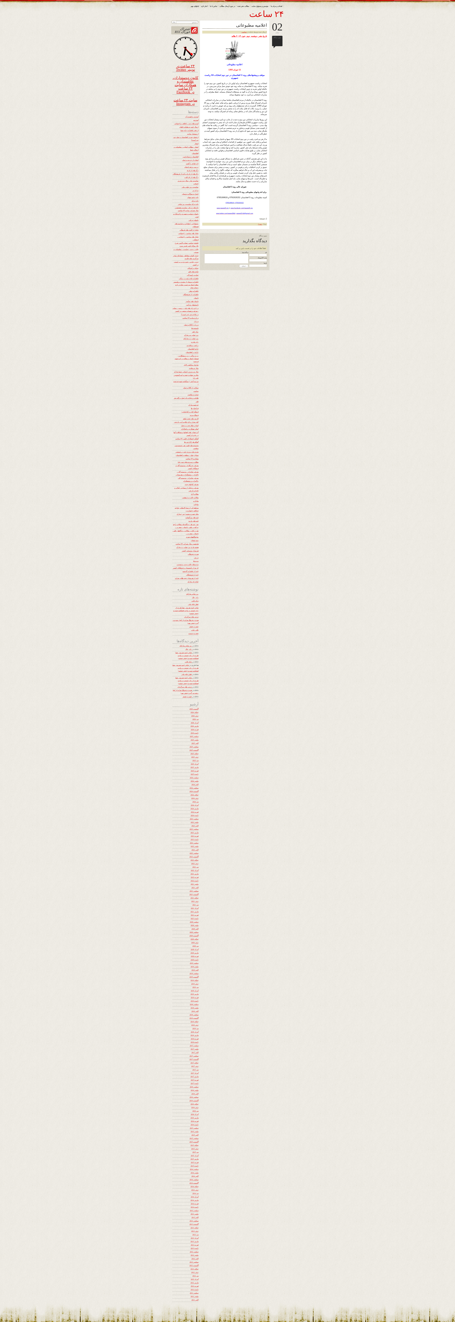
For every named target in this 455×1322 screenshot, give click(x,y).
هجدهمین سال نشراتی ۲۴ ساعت (187, 544)
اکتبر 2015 (194, 1135)
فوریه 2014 (194, 1203)
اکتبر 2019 (194, 970)
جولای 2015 (194, 1145)
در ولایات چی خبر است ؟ (189, 314)
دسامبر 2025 (194, 736)
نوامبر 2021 (194, 884)
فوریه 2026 (194, 729)
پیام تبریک (195, 201)
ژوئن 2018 (194, 1025)
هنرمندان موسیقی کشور (190, 551)
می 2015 (195, 1152)
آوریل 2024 (194, 805)
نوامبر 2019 (194, 966)
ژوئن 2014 (194, 1190)
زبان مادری (194, 342)
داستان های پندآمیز (192, 301)
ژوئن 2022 (194, 863)
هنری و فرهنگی (193, 554)
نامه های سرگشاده (192, 517)
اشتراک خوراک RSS (182, 30)
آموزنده (195, 120)
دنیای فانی (194, 601)
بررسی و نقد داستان (191, 167)
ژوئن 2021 (194, 901)
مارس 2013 (194, 1241)
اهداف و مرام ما (276, 6)
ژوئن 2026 (194, 716)
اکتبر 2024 (194, 784)
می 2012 (195, 1276)
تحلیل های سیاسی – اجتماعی (188, 233)
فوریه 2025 (194, 771)
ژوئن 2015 (194, 1148)
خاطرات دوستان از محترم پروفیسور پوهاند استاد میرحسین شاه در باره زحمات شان (185, 285)
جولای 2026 (194, 712)
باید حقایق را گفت (192, 163)
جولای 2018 (194, 1021)
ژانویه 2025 (194, 774)
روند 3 (260, 224)
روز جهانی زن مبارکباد (190, 338)
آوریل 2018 (194, 1032)
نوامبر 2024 (194, 781)
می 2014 (195, 1193)
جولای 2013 (194, 1228)
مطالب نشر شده (243, 6)
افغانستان (195, 153)
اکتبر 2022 (194, 850)
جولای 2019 (194, 980)
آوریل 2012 (194, 1279)
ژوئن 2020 (194, 942)
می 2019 (195, 987)
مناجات (196, 504)
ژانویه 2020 (194, 960)
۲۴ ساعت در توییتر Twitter (185, 67)
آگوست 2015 (193, 1142)
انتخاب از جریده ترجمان (190, 160)
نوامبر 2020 (194, 925)
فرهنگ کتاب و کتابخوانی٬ (189, 412)
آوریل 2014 (194, 1197)
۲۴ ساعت (266, 13)
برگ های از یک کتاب (191, 177)
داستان (196, 298)
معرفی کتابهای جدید (191, 484)
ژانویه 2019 (194, 1001)
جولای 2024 (194, 795)
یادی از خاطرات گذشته (190, 571)
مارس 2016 (194, 1118)
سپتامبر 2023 (194, 829)
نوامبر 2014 (194, 1173)
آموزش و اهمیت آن (191, 117)
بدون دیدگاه (277, 37)
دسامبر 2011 (194, 1293)
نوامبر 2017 (194, 1049)
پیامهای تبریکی (193, 220)
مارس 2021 (194, 911)
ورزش (196, 557)
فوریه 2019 (194, 997)
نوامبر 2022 (194, 846)
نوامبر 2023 (194, 822)
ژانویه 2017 (194, 1083)
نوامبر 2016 (194, 1090)
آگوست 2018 (193, 1018)
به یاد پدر (195, 190)
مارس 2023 (194, 832)
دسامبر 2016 (194, 1087)
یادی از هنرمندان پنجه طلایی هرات (186, 578)
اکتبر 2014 (194, 1176)
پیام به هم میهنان (192, 197)
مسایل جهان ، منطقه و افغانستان (187, 455)
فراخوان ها (194, 408)
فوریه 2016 (194, 1121)
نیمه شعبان (194, 540)
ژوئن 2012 (194, 1272)
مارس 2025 (194, 767)
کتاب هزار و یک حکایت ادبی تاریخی (186, 422)
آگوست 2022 (193, 856)
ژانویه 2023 (194, 839)
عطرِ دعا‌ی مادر (193, 604)
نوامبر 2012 (194, 1255)
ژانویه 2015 (194, 1166)
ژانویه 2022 (194, 881)
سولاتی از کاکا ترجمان (190, 388)
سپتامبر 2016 (194, 1097)
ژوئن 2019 (194, 984)
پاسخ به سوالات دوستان (190, 194)
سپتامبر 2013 (194, 1221)
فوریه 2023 (194, 836)
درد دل (196, 321)
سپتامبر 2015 (194, 1138)
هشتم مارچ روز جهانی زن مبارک (187, 547)
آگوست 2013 (193, 1224)
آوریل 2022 (194, 870)
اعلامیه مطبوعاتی (251, 25)
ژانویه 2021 (194, 918)
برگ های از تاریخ (192, 170)
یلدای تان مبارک (193, 582)
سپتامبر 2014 (194, 1179)
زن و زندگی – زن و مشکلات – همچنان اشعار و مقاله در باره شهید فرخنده (186, 359)
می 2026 (195, 719)
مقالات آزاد (194, 494)
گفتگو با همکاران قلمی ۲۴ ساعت (186, 439)
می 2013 (195, 1234)
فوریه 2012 (194, 1286)
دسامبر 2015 (194, 1128)
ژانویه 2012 (194, 1289)
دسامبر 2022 (194, 843)
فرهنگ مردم (194, 415)
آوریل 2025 (194, 764)
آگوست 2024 (193, 791)
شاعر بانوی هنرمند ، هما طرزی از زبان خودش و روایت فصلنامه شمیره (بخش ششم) (185, 611)
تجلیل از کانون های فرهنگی (189, 230)
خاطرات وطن (193, 291)
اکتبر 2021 (194, 887)
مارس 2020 (194, 953)
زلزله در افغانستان (192, 352)
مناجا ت (195, 501)
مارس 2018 (194, 1035)
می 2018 (195, 1028)
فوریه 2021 (194, 915)
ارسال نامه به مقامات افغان (188, 127)
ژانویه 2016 (194, 1124)
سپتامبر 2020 (194, 932)
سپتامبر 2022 (194, 853)
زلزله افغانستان (193, 349)
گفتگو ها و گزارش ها (191, 442)
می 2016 (195, 1111)
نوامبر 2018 (194, 1008)
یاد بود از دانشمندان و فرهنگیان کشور (185, 568)
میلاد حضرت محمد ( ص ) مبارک (187, 514)
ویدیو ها (195, 561)
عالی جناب (194, 630)
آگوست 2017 (193, 1059)
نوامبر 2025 (194, 740)
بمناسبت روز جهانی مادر (190, 187)
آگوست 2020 (193, 935)
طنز (197, 401)
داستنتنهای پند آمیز (192, 305)
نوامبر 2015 (194, 1131)
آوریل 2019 (194, 990)
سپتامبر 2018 (194, 1015)
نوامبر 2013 (194, 1214)
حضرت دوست (193, 633)
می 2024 (195, 801)
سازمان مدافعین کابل (191, 365)
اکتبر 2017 (194, 1052)
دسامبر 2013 (194, 1210)
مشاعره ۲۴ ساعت (192, 459)
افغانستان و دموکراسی (190, 157)
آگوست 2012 (193, 1265)
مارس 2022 (194, 874)
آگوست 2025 (193, 750)
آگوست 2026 (193, 709)
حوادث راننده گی (192, 275)
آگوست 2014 (193, 1183)
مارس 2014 (194, 1200)
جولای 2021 (194, 898)
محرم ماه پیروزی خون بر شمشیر (186, 452)
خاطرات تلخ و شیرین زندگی (188, 278)
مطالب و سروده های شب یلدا (188, 462)
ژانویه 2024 (194, 815)
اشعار (196, 143)
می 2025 (195, 760)
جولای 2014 (194, 1186)
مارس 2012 (194, 1282)
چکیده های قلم (193, 271)
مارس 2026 (194, 726)
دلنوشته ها (194, 328)
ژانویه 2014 (194, 1207)
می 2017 (195, 1069)
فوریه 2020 (194, 956)
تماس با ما (213, 6)
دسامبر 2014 (194, 1169)
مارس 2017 (194, 1076)
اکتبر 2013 (194, 1217)
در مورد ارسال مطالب (227, 6)
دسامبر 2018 (194, 1004)
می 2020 (195, 946)
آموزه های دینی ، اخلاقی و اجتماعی (186, 123)
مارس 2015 (194, 1159)
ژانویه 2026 (194, 733)
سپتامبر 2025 (194, 747)
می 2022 (195, 867)
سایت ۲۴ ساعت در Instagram (185, 102)
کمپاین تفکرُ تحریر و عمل (189, 425)
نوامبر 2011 (194, 1296)
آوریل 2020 (194, 949)
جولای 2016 (194, 1104)
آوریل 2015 (194, 1155)
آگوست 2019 (193, 977)
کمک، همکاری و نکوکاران (189, 429)
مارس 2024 (194, 808)
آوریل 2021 (194, 908)
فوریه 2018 (194, 1039)
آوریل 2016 (194, 1114)
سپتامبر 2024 (194, 788)
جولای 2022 (194, 860)
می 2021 (195, 905)
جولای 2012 (194, 1269)
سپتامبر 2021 (194, 891)
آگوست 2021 (193, 894)
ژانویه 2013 (194, 1248)
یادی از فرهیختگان (192, 575)
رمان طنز (195, 332)
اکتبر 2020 (194, 929)
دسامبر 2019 (194, 963)
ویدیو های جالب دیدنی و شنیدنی (187, 564)
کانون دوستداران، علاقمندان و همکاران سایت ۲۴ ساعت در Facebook (185, 84)
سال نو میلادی (193, 368)
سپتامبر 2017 (194, 1056)
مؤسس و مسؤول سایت (260, 6)
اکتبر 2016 (194, 1094)
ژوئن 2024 (194, 798)
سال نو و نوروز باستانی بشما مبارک (186, 372)
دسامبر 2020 (194, 922)
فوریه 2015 (194, 1162)
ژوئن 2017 (194, 1066)
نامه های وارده (193, 521)
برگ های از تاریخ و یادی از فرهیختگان (185, 174)
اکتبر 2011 (194, 1300)
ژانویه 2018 (194, 1042)
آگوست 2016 (193, 1100)
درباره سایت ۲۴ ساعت (190, 318)
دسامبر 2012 (194, 1252)
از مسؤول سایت (192, 134)
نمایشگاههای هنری (192, 537)
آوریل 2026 (194, 722)
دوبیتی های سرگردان (191, 617)
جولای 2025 (194, 753)
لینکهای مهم (195, 6)
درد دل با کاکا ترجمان (191, 325)
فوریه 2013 (194, 1245)
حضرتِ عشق (193, 626)
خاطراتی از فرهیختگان (190, 294)
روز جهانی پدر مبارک (191, 335)
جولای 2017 (194, 1063)
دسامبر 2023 (194, 819)
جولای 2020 (194, 939)
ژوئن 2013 (194, 1231)
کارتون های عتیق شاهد (190, 418)
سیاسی (244, 32)
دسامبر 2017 (194, 1045)
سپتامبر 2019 (194, 973)
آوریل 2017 (194, 1073)
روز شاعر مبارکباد (192, 594)
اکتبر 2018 (194, 1011)
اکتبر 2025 (194, 743)
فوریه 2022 (194, 877)
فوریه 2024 (194, 812)
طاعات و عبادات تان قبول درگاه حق (186, 398)
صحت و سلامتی (192, 394)
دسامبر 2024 (194, 777)
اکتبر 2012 (194, 1258)
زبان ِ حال (195, 597)
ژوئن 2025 (194, 757)
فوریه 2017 (194, 1080)
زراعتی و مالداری (192, 345)
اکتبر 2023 (194, 826)
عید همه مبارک (193, 405)
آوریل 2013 (194, 1238)
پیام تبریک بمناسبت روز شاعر (188, 204)
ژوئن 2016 (194, 1107)
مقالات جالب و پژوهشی (190, 497)
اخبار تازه (204, 6)
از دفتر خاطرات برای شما (189, 130)
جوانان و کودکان (192, 268)
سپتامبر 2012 (194, 1262)
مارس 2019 (194, 994)
